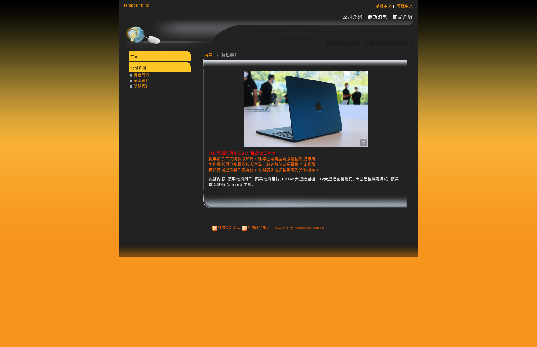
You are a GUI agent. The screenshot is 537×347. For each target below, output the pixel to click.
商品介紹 (403, 17)
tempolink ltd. (137, 5)
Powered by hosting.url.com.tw (299, 228)
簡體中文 (405, 6)
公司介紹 (352, 17)
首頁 (208, 54)
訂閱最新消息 (229, 228)
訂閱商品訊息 (259, 228)
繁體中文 (384, 6)
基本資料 (142, 81)
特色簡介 (142, 75)
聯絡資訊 (142, 86)
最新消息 (378, 17)
